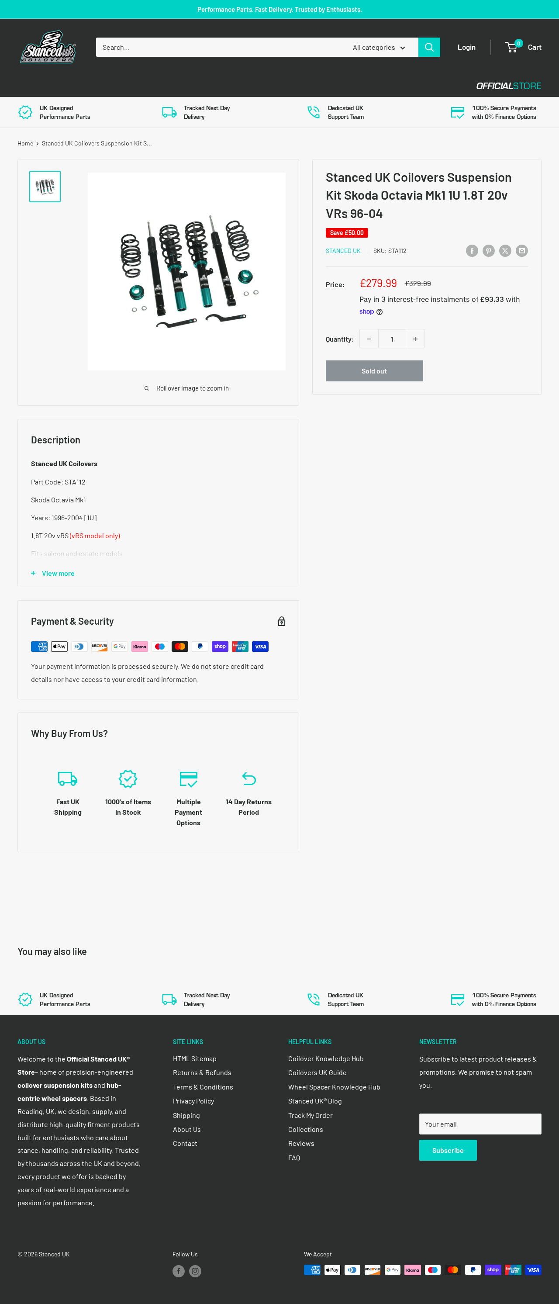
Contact (315, 86)
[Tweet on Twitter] (505, 250)
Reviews (301, 1143)
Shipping (186, 1115)
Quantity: (340, 339)
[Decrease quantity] (369, 339)
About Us (187, 1129)
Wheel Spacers (163, 86)
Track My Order (310, 1115)
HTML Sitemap (195, 1058)
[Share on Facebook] (472, 250)
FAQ (294, 1157)
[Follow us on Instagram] (195, 1271)
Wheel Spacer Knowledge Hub (334, 1087)
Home (25, 143)
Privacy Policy (193, 1100)
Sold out (374, 371)
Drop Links (95, 86)
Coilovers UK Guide (317, 1072)
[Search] (429, 47)
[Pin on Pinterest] (489, 250)
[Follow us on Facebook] (179, 1271)
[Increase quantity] (415, 339)
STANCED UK (343, 251)
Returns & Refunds (202, 1072)
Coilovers (35, 86)
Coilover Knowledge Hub (326, 1058)
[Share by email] (522, 250)
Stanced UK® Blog (315, 1100)
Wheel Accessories (244, 86)
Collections (305, 1129)
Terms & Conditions (203, 1087)
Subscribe (448, 1150)
